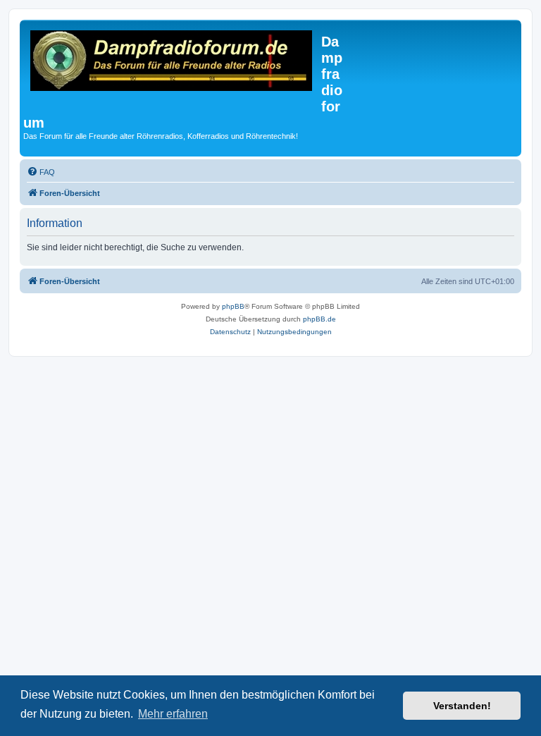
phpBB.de (319, 319)
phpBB (233, 306)
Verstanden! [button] (462, 705)
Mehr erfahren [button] (173, 714)
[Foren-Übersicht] (172, 62)
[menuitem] (41, 172)
